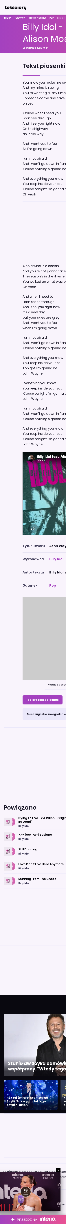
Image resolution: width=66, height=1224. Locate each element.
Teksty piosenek (37, 18)
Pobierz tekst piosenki (42, 700)
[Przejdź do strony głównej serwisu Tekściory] (15, 7)
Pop (52, 18)
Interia (7, 18)
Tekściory (19, 18)
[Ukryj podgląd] (58, 1170)
